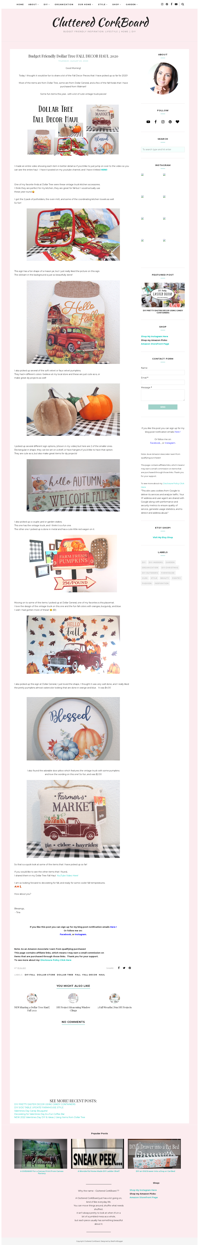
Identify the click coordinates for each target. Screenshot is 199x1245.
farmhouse (168, 573)
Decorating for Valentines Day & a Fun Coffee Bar (39, 1114)
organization (150, 568)
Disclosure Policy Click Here (55, 960)
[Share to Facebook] (118, 968)
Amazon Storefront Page (155, 344)
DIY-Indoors (156, 562)
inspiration (162, 583)
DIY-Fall (30, 975)
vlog (145, 578)
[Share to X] (124, 968)
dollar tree (65, 975)
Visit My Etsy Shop (163, 537)
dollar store (46, 975)
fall (78, 975)
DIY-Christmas (170, 568)
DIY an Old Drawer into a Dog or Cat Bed (155, 1171)
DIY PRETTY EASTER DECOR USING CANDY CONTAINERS (44, 1104)
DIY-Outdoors (150, 573)
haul (102, 975)
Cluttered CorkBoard (99, 22)
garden (170, 562)
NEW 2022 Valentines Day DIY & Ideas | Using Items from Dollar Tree (49, 1117)
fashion (147, 583)
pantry (176, 578)
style (154, 578)
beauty (165, 578)
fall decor (89, 975)
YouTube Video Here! (67, 875)
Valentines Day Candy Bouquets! (30, 1111)
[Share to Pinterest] (129, 968)
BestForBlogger (117, 1241)
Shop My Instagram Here (154, 336)
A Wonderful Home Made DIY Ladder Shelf (98, 1171)
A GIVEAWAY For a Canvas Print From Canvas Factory (41, 1172)
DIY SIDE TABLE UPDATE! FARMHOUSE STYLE (39, 1107)
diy (144, 562)
